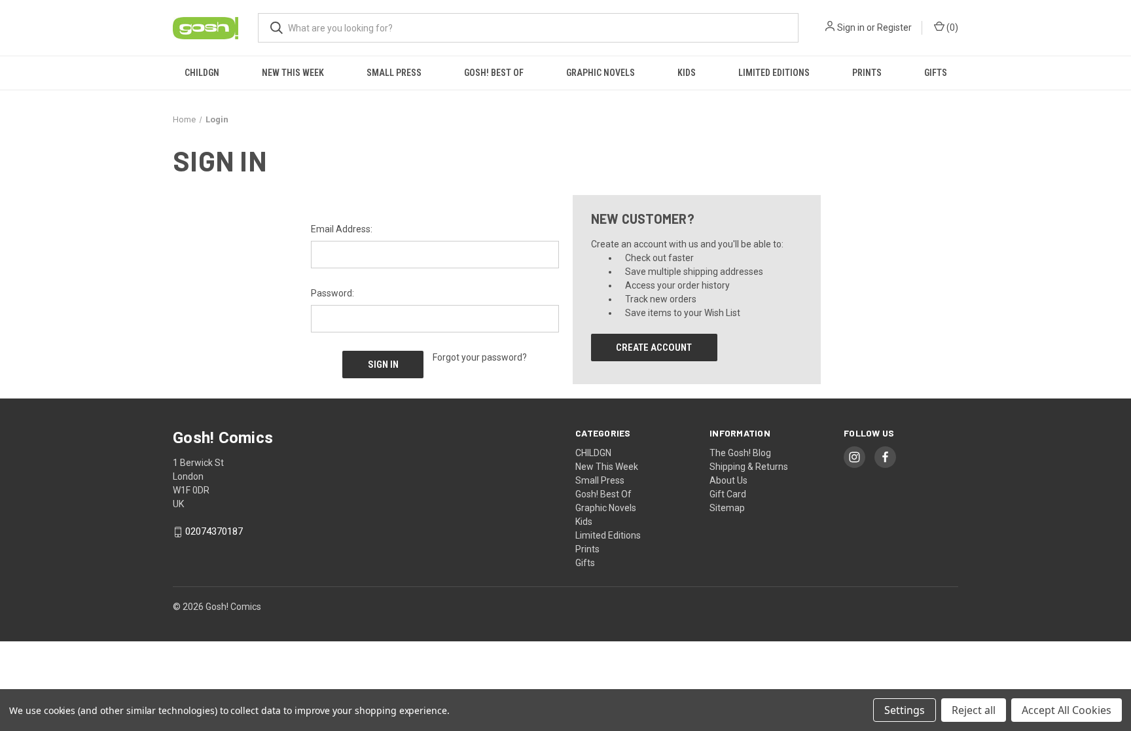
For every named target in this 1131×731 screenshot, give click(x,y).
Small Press (394, 72)
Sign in (851, 27)
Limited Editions (774, 72)
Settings (904, 710)
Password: (332, 293)
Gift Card (727, 494)
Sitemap (727, 508)
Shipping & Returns (748, 466)
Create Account (654, 347)
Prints (867, 72)
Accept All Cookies (1066, 710)
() (951, 27)
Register (894, 27)
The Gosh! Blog (740, 453)
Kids (686, 72)
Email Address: (341, 229)
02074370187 (214, 532)
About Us (728, 480)
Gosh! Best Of (494, 72)
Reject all (974, 710)
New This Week (293, 72)
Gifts (935, 72)
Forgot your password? (480, 357)
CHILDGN (202, 72)
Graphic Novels (600, 72)
